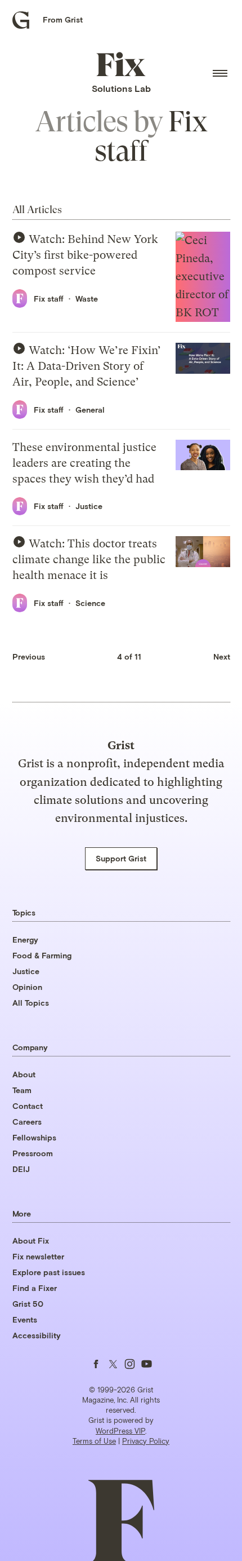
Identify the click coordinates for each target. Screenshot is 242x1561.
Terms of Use (94, 1440)
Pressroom (32, 1153)
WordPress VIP (120, 1430)
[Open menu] (220, 73)
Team (22, 1090)
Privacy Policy (145, 1440)
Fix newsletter (38, 1256)
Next (221, 656)
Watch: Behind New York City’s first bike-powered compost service (85, 255)
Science (90, 603)
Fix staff (49, 298)
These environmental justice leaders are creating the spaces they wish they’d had (84, 463)
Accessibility (36, 1335)
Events (24, 1319)
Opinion (27, 987)
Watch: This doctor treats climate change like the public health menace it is (88, 559)
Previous (28, 656)
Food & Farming (41, 955)
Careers (27, 1121)
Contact (27, 1106)
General (90, 409)
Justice (88, 506)
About (23, 1074)
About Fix (30, 1240)
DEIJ (21, 1169)
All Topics (30, 1002)
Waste (86, 298)
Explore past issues (48, 1272)
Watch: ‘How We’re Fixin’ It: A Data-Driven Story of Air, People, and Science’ (86, 366)
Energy (25, 939)
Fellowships (34, 1137)
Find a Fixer (34, 1288)
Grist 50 (27, 1303)
